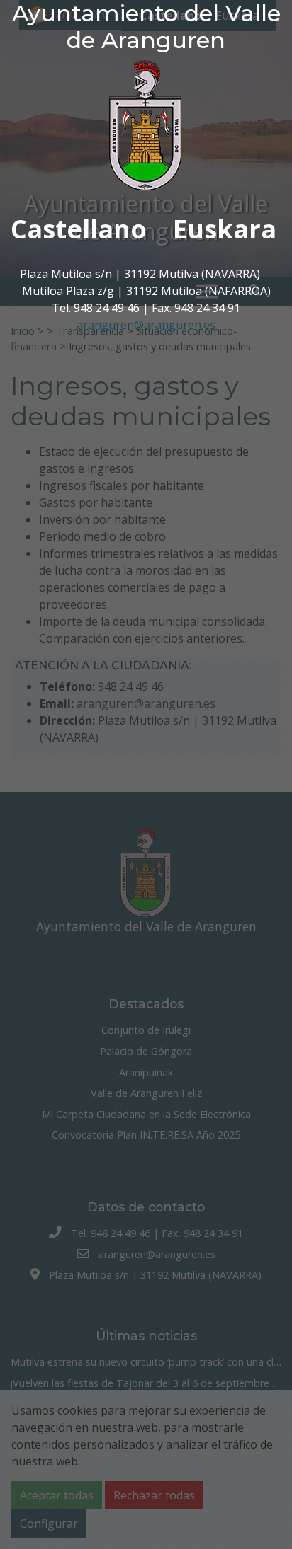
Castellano (79, 229)
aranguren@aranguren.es (146, 325)
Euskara (224, 229)
